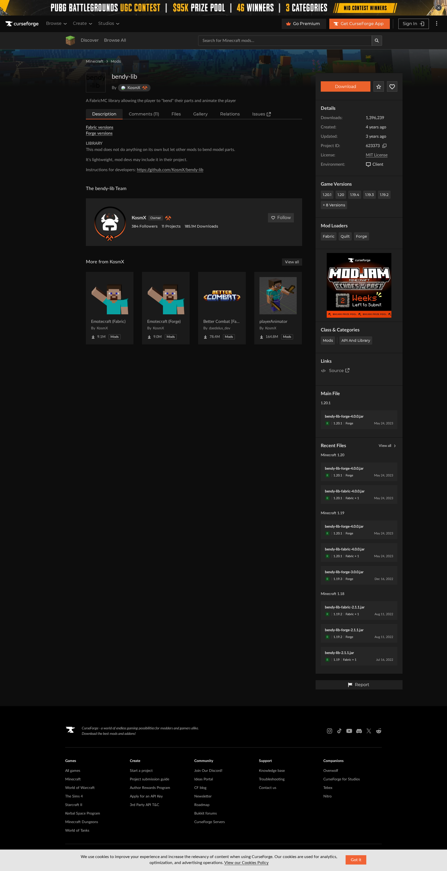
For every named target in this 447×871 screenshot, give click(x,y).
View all (385, 446)
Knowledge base (272, 771)
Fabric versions (99, 127)
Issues (258, 114)
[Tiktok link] (339, 731)
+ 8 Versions (334, 205)
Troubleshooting (272, 779)
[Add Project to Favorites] (379, 86)
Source (336, 370)
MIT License (377, 155)
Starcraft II (73, 805)
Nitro (327, 796)
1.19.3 (369, 194)
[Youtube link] (349, 731)
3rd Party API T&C (144, 805)
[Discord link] (359, 731)
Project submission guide (149, 779)
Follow (284, 217)
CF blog (200, 788)
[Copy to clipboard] (384, 145)
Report (362, 684)
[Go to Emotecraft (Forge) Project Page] (166, 308)
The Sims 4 (74, 796)
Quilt (345, 236)
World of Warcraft (80, 788)
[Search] (377, 40)
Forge (361, 236)
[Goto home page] (22, 23)
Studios (106, 23)
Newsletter (203, 796)
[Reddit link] (379, 731)
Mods (116, 61)
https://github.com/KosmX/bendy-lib (170, 170)
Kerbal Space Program (82, 813)
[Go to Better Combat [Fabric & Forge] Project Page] (222, 308)
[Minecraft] (70, 40)
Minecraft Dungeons (81, 822)
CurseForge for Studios (341, 779)
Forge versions (99, 133)
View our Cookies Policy (246, 863)
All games (72, 771)
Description (104, 114)
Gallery (200, 114)
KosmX (139, 218)
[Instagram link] (329, 731)
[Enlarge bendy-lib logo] (96, 82)
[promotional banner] (223, 8)
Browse (54, 23)
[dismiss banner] (439, 8)
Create (80, 23)
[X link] (369, 731)
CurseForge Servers (209, 822)
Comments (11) (144, 114)
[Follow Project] (392, 86)
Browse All (115, 40)
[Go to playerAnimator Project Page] (278, 308)
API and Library (355, 340)
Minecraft (94, 61)
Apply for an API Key (146, 796)
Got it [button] (356, 860)
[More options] (436, 24)
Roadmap (202, 805)
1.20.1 (327, 194)
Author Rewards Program (150, 788)
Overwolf (330, 771)
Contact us (267, 788)
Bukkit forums (205, 813)
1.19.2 (384, 194)
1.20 (341, 194)
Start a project (141, 771)
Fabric (328, 236)
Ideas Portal (203, 779)
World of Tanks (77, 830)
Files (176, 114)
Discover (90, 40)
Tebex (327, 788)
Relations (230, 114)
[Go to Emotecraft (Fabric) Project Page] (109, 308)
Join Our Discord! (208, 771)
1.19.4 (354, 194)
